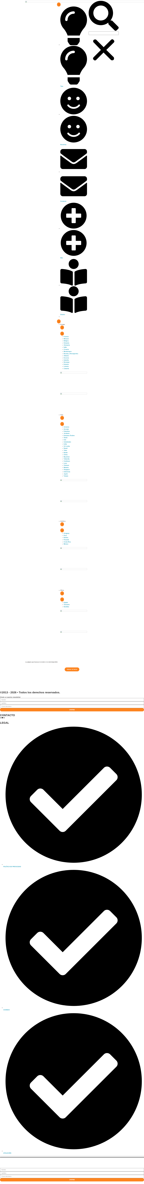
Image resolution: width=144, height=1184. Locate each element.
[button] (104, 16)
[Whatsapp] (0, 717)
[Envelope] (2, 717)
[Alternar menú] (59, 4)
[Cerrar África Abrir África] (62, 593)
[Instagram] (4, 717)
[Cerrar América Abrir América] (62, 524)
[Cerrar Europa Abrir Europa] (62, 327)
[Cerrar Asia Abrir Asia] (62, 418)
